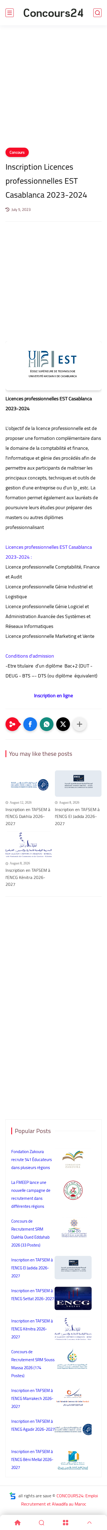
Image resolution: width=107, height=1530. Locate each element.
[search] (97, 13)
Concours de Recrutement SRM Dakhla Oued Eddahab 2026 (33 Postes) (30, 1233)
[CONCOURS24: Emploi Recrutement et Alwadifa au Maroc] (53, 12)
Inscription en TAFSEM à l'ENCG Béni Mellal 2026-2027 (32, 1459)
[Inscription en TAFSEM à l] (28, 783)
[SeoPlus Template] (12, 1495)
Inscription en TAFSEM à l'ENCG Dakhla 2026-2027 (27, 816)
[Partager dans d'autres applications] (79, 724)
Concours (17, 152)
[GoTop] (90, 1523)
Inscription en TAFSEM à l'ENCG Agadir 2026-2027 (33, 1425)
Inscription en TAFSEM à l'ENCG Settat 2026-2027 (32, 1295)
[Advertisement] (53, 90)
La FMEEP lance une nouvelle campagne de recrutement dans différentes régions (30, 1194)
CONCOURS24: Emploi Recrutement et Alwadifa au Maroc (59, 1500)
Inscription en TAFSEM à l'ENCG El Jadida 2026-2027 (77, 816)
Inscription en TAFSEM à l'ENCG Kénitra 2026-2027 (27, 877)
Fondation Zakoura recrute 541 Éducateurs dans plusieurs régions (31, 1159)
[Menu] (66, 1523)
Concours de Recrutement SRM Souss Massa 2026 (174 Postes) (33, 1364)
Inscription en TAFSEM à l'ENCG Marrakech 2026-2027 (32, 1398)
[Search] (42, 1523)
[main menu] (9, 13)
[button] (30, 724)
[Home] (17, 1523)
